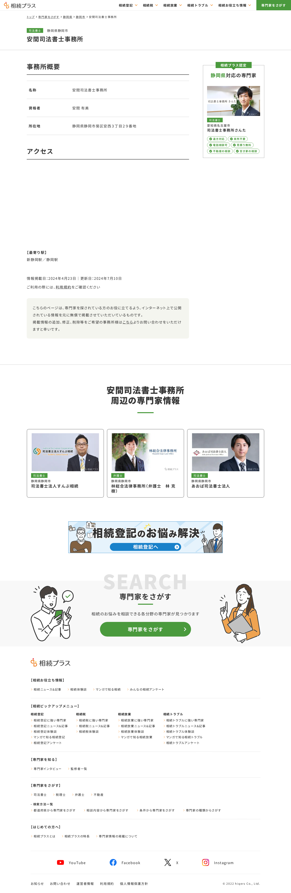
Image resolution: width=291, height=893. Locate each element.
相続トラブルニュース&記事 (186, 726)
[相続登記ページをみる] (145, 537)
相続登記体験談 (45, 731)
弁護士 (80, 794)
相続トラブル (197, 5)
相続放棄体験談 (132, 731)
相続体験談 (78, 689)
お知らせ (37, 883)
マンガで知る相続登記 (49, 737)
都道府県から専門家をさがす (55, 810)
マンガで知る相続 (108, 689)
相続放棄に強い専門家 (137, 720)
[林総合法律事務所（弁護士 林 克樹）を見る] (145, 463)
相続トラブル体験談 (180, 731)
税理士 (61, 794)
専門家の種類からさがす (203, 810)
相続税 (148, 5)
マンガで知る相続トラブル (184, 737)
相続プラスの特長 (77, 836)
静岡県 (67, 17)
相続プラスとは (45, 836)
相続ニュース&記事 (47, 689)
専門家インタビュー (48, 769)
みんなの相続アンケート (147, 689)
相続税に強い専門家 (93, 720)
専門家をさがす (273, 5)
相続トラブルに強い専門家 (185, 720)
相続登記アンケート (48, 743)
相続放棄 (170, 5)
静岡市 (80, 17)
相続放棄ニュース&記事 (138, 726)
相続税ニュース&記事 (94, 726)
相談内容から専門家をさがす (107, 810)
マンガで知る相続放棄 (137, 737)
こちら (128, 322)
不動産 (99, 794)
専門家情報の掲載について (118, 836)
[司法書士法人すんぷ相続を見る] (65, 463)
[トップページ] (20, 6)
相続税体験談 (89, 731)
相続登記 (126, 5)
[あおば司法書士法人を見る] (225, 463)
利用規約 (63, 286)
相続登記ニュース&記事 (51, 726)
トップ (31, 17)
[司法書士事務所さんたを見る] (233, 120)
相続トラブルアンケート (183, 743)
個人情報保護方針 (134, 883)
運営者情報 (85, 883)
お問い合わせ (60, 883)
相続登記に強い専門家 (50, 720)
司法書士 (40, 794)
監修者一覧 (79, 769)
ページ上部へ (279, 882)
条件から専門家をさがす (157, 810)
